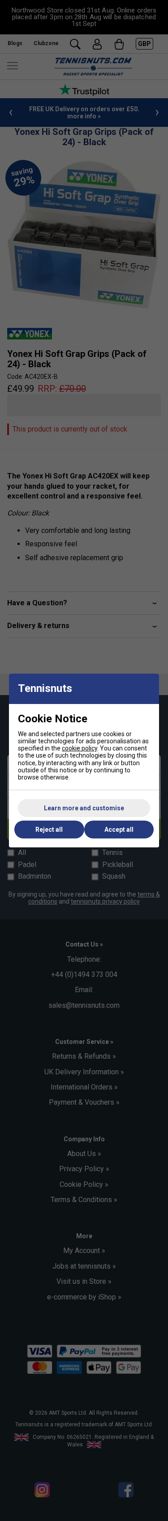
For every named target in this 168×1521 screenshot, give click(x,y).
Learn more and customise (84, 808)
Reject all (49, 829)
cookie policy (79, 748)
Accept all (119, 829)
